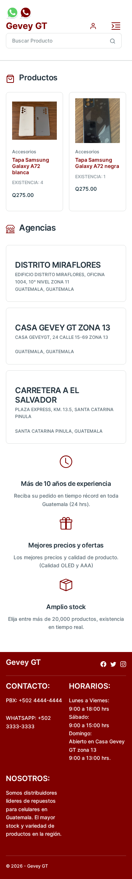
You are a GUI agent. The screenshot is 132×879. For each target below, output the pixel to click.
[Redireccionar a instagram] (123, 663)
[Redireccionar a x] (113, 663)
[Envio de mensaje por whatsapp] (12, 12)
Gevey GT (26, 26)
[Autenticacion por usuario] (93, 25)
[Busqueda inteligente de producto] (113, 40)
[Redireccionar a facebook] (103, 663)
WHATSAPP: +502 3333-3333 (28, 722)
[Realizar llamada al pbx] (25, 12)
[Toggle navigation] (116, 26)
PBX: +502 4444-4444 (34, 700)
